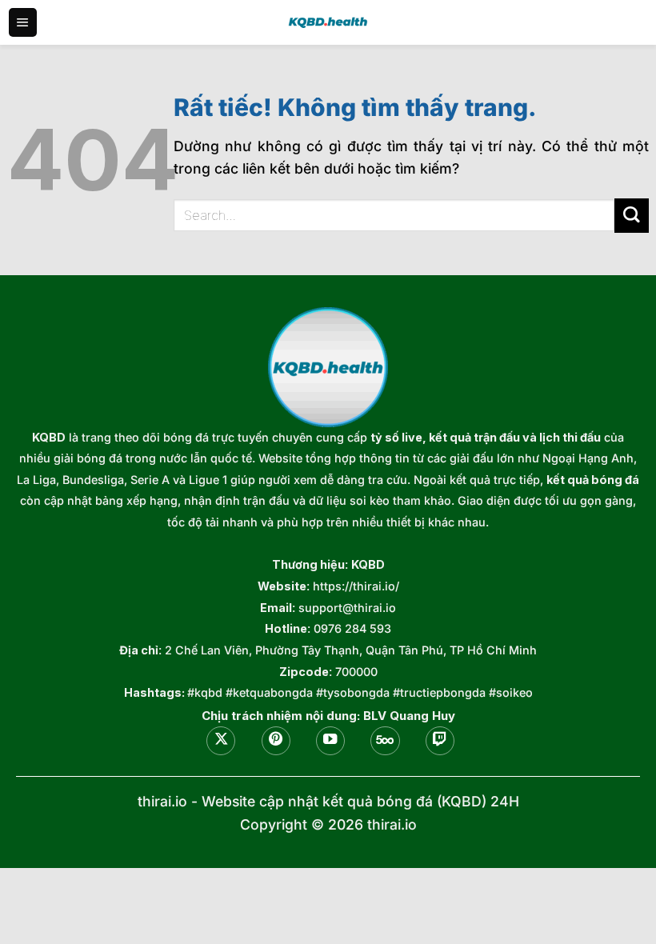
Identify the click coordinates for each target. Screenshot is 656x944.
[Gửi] (631, 215)
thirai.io (162, 801)
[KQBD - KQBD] (328, 22)
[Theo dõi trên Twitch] (440, 740)
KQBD (49, 437)
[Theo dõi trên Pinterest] (276, 740)
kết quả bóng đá (592, 479)
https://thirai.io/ (356, 586)
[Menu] (23, 22)
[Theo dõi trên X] (220, 740)
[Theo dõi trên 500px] (384, 740)
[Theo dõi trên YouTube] (330, 740)
